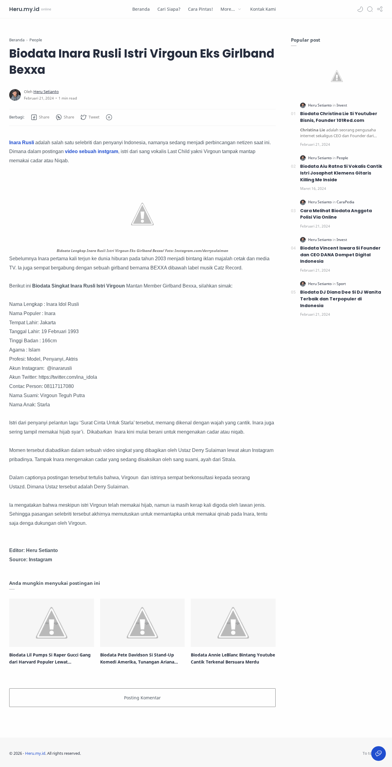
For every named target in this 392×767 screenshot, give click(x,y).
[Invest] (342, 105)
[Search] (370, 9)
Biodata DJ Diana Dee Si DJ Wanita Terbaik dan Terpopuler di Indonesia (340, 298)
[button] (360, 9)
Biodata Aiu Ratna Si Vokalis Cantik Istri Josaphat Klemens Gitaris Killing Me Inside (341, 172)
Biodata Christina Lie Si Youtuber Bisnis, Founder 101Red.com (338, 117)
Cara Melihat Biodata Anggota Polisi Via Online (336, 214)
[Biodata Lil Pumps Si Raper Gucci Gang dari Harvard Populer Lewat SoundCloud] (51, 623)
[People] (342, 157)
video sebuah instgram (91, 151)
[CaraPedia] (345, 202)
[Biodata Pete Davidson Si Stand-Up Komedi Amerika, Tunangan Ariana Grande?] (142, 623)
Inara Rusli (22, 142)
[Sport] (341, 283)
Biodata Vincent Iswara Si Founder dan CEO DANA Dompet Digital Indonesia (340, 254)
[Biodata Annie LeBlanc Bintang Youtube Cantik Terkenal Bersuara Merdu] (233, 623)
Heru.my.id (24, 9)
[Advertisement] (337, 425)
